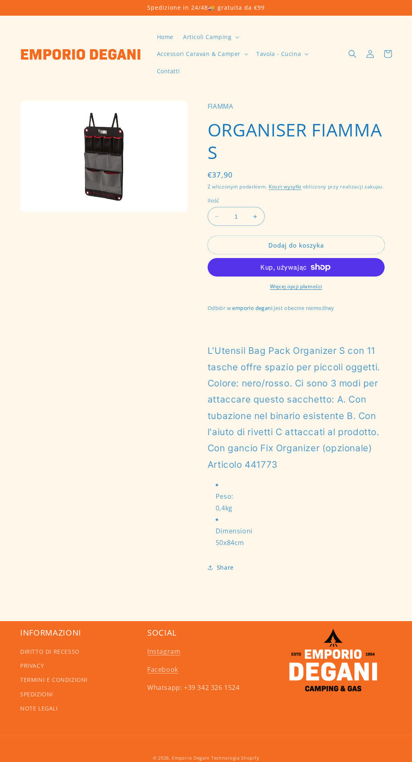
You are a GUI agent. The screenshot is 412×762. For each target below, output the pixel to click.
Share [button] (225, 567)
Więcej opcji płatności (296, 286)
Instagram (163, 651)
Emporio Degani (191, 758)
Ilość (213, 200)
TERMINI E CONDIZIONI (54, 680)
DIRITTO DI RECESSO (50, 651)
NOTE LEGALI (39, 708)
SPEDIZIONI (36, 694)
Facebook (162, 669)
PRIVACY (32, 665)
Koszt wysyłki (285, 186)
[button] (210, 37)
